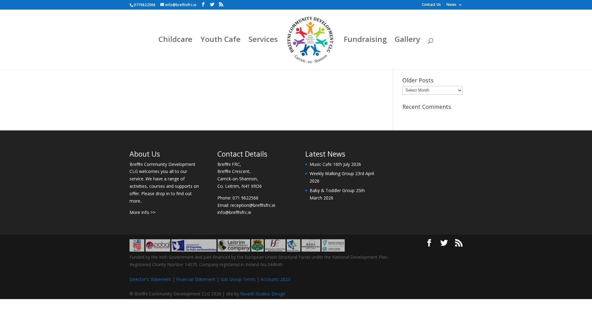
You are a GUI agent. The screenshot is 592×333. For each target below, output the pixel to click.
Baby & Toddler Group (332, 190)
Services (263, 40)
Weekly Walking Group (332, 173)
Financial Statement (196, 279)
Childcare (175, 40)
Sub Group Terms (238, 279)
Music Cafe (321, 164)
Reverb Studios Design (262, 294)
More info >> (142, 212)
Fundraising (365, 40)
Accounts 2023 (275, 279)
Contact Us (431, 5)
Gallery (407, 40)
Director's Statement (150, 279)
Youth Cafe (220, 40)
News (451, 5)
